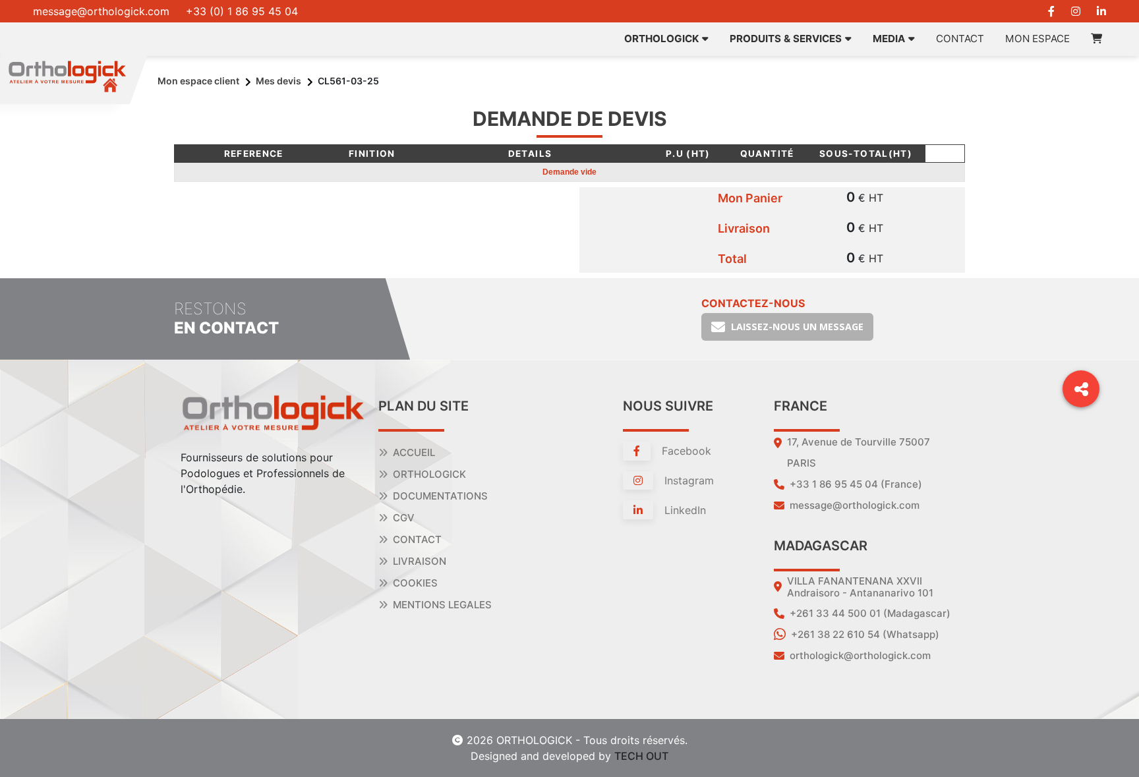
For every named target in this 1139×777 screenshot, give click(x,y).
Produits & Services (786, 38)
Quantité (767, 153)
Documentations (440, 496)
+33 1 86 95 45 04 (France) (856, 484)
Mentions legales (442, 604)
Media (889, 38)
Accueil (414, 452)
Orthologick (429, 474)
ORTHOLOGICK (661, 38)
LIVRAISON (419, 561)
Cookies (415, 583)
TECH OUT (641, 756)
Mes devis (278, 80)
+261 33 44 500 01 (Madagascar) (870, 613)
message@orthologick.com (101, 11)
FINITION (372, 153)
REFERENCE (253, 153)
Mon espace (1037, 38)
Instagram (687, 480)
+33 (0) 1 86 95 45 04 (242, 11)
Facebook (684, 450)
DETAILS (530, 153)
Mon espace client (198, 80)
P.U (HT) (688, 153)
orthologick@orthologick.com (860, 655)
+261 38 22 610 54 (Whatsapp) (865, 634)
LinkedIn (683, 510)
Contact (960, 38)
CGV (404, 517)
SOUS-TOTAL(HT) (865, 153)
